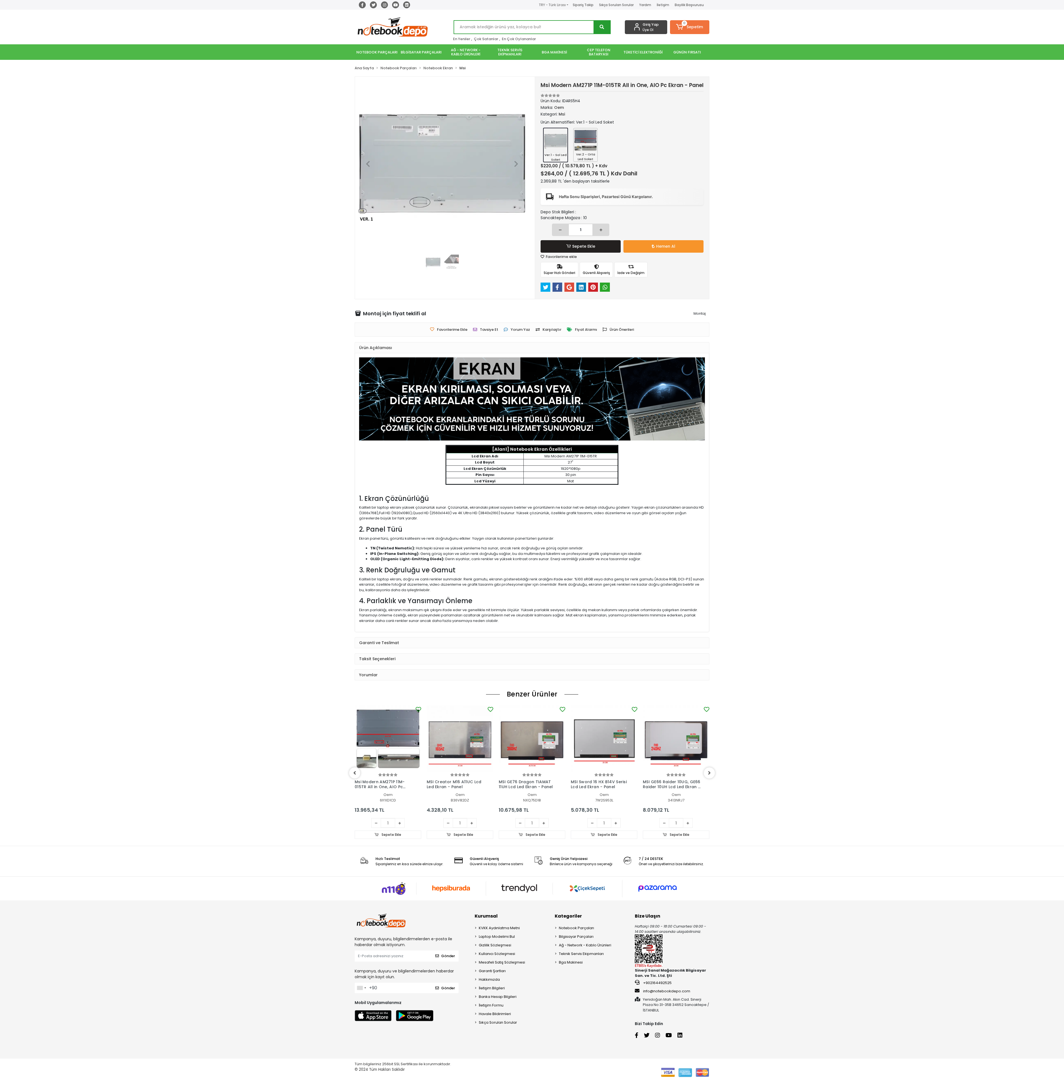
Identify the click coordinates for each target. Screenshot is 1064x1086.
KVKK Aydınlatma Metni (499, 928)
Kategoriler (568, 916)
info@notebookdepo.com (666, 991)
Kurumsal (486, 916)
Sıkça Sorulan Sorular (616, 4)
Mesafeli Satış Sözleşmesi (502, 962)
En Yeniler (461, 39)
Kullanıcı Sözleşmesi (497, 953)
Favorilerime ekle (561, 256)
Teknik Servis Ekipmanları (581, 953)
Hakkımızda (489, 979)
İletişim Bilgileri (492, 988)
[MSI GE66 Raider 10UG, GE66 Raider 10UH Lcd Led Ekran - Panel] (676, 738)
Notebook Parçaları (576, 928)
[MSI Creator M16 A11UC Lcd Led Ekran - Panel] (460, 738)
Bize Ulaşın (647, 916)
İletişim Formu (491, 1005)
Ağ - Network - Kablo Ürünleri (585, 945)
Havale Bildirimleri (495, 1013)
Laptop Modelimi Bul (497, 936)
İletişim (663, 4)
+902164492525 (657, 982)
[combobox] (361, 988)
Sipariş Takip (583, 4)
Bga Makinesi (571, 962)
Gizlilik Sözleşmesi (495, 945)
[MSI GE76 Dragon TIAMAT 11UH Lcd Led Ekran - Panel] (532, 738)
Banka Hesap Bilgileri (497, 996)
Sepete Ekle (583, 246)
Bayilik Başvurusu (689, 4)
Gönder (448, 956)
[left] (355, 773)
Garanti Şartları (492, 971)
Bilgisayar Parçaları (576, 936)
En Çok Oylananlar (519, 39)
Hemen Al (665, 246)
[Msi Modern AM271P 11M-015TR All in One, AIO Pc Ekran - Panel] (388, 738)
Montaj (700, 313)
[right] (709, 773)
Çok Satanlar (486, 39)
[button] (690, 27)
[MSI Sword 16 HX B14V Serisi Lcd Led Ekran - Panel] (604, 738)
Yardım (645, 4)
